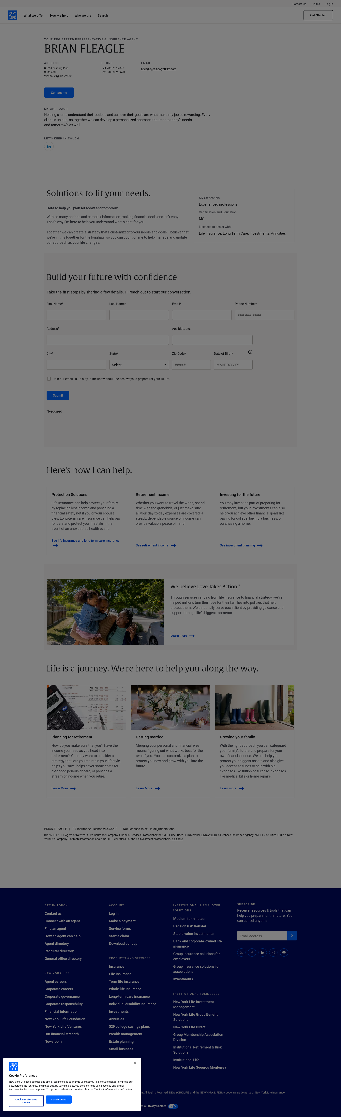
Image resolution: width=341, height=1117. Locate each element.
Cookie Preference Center (26, 1101)
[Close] (135, 1062)
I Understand (58, 1099)
